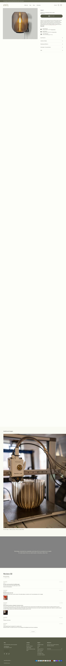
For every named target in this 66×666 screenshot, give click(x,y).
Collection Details (43, 40)
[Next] (63, 1)
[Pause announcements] (65, 1)
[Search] (58, 5)
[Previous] (61, 1)
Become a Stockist (29, 646)
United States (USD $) (7, 660)
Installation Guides (40, 644)
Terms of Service (40, 650)
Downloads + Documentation (45, 47)
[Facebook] (4, 653)
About (34, 5)
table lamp (54, 25)
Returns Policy (54, 32)
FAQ (41, 50)
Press (27, 650)
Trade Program (28, 647)
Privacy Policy (39, 651)
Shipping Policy (53, 29)
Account (55, 5)
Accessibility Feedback (41, 654)
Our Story (28, 644)
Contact (38, 646)
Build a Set (26, 5)
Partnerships (39, 5)
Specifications (42, 37)
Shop (30, 5)
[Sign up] (61, 648)
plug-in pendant (48, 25)
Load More (33, 631)
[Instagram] (6, 653)
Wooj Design (8, 663)
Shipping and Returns (44, 44)
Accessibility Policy (40, 653)
